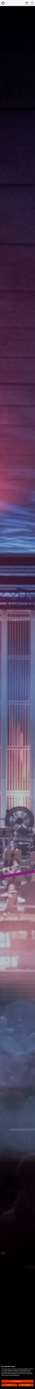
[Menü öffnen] (32, 3)
